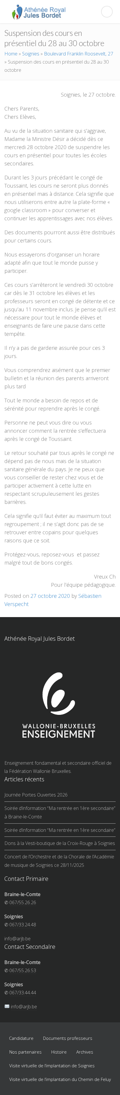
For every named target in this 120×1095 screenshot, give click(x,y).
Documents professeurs (67, 1038)
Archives (84, 1052)
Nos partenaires (25, 1052)
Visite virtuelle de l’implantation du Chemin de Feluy (60, 1079)
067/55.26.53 (22, 970)
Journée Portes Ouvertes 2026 (36, 795)
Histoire (59, 1052)
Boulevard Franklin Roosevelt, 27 (78, 53)
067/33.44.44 (22, 992)
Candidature (21, 1038)
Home (10, 53)
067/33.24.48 (22, 924)
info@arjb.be (17, 938)
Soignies (30, 53)
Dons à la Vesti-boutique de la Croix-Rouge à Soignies (59, 843)
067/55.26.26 (22, 902)
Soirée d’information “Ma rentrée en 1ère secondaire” (59, 830)
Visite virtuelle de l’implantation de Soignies (52, 1065)
